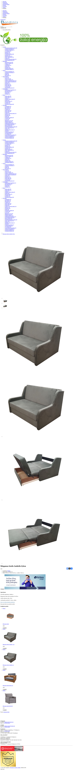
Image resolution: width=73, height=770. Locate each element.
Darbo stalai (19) (8, 111)
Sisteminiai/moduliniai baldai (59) (11, 126)
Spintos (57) (7, 128)
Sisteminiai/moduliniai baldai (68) (11, 47)
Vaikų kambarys (6, 76)
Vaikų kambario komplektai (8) (10, 81)
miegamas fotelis (6, 712)
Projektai (4, 5)
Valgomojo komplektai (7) (9, 72)
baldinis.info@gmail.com (8, 722)
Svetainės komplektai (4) (9, 48)
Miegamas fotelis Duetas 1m (8, 685)
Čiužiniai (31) (7, 64)
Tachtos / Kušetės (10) (9, 63)
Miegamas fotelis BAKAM (8, 706)
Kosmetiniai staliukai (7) (9, 69)
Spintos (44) (7, 66)
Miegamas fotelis (6, 623)
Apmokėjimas (5, 3)
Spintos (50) (7, 92)
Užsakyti (2, 589)
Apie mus (4, 1)
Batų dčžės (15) (8, 108)
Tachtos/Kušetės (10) (9, 132)
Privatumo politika (6, 4)
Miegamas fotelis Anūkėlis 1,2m (8, 644)
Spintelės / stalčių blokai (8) (10, 99)
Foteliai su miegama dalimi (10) (10, 59)
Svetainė (4, 46)
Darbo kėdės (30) (8, 85)
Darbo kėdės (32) (8, 97)
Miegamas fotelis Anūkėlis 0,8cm (9, 233)
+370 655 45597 (7, 727)
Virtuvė (4, 70)
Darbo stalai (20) (8, 96)
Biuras (4, 95)
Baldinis (8, 570)
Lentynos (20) (7, 118)
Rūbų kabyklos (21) (8, 101)
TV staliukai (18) (8, 51)
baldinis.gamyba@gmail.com (9, 726)
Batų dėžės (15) (8, 91)
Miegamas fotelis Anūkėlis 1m (8, 665)
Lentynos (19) (7, 103)
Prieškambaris (5, 88)
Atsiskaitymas (2, 19)
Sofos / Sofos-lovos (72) (9, 57)
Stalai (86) (7, 73)
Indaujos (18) (7, 52)
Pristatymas (5, 2)
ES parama (5, 6)
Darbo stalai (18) (8, 84)
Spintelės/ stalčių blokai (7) (10, 129)
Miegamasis (5, 61)
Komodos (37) (7, 83)
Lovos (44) (7, 119)
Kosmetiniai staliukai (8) (9, 117)
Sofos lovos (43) (8, 78)
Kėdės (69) (7, 74)
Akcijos (4, 7)
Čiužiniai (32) (7, 109)
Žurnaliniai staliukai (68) (9, 54)
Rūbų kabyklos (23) (8, 90)
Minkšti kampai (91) (8, 56)
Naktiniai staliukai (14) (9, 68)
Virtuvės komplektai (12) (9, 71)
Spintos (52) (7, 82)
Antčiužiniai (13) (8, 65)
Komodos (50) (7, 53)
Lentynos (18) (7, 55)
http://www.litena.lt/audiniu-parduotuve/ (7, 602)
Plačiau (4, 608)
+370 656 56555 (7, 723)
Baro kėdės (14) (8, 107)
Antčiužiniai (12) (8, 106)
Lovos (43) (7, 77)
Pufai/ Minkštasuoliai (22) (9, 60)
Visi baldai (5, 105)
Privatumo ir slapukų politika (15, 767)
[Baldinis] (9, 25)
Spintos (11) (7, 98)
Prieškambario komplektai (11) (10, 89)
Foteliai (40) (7, 58)
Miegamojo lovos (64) (9, 62)
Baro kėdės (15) (8, 75)
